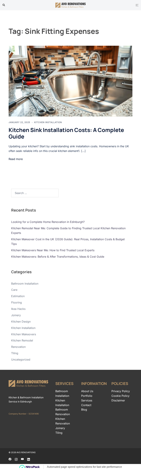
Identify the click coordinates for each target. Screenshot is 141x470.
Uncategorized (20, 359)
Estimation (18, 296)
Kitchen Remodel (22, 340)
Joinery (16, 315)
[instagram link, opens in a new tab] (16, 459)
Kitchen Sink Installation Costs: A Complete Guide (66, 133)
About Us (87, 391)
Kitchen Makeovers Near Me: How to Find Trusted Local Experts (52, 250)
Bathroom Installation (24, 283)
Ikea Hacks (18, 309)
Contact (86, 405)
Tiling (14, 353)
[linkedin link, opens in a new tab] (28, 459)
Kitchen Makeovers (23, 334)
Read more (16, 159)
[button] (4, 5)
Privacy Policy (120, 391)
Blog (84, 409)
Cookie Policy (120, 395)
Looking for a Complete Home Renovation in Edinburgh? (48, 222)
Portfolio (86, 395)
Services (86, 400)
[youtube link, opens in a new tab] (22, 459)
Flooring (16, 302)
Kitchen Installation (48, 122)
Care (14, 289)
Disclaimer (118, 400)
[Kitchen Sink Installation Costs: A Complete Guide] (70, 81)
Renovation (18, 347)
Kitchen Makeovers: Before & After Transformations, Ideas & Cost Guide (57, 256)
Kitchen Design (21, 321)
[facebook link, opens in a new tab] (10, 459)
